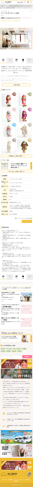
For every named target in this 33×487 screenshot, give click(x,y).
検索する (27, 356)
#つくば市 (9, 348)
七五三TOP (20, 2)
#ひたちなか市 (17, 348)
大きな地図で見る (27, 221)
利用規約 (10, 479)
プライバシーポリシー (19, 479)
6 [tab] (23, 56)
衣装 (23, 61)
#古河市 (20, 351)
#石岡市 (9, 351)
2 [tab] (13, 56)
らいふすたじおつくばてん (5, 11)
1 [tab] (10, 56)
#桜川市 (14, 351)
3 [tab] (15, 56)
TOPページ (5, 479)
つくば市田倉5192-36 (8, 18)
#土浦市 (24, 348)
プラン (16, 61)
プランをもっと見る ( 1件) (15, 171)
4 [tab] (18, 56)
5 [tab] (20, 56)
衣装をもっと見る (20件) (16, 156)
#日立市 (3, 351)
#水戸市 (3, 348)
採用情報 (16, 481)
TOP (3, 61)
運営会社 (28, 479)
